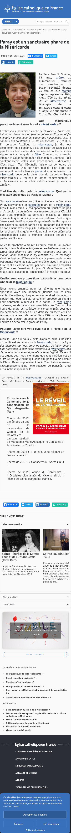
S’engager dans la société (29, 765)
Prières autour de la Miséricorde (21, 719)
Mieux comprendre (12, 524)
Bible (37, 154)
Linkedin (9, 62)
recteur (66, 91)
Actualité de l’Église (26, 773)
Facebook (37, 56)
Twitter (52, 56)
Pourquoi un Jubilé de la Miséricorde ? (24, 673)
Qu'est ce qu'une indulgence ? (20, 682)
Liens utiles (9, 604)
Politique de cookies (35, 830)
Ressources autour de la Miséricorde (23, 726)
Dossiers (30, 29)
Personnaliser (51, 824)
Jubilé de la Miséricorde (47, 29)
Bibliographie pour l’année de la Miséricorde (27, 723)
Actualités (19, 29)
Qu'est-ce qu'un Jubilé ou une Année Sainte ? (27, 697)
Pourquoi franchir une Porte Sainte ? (24, 686)
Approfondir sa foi (25, 758)
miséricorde (48, 124)
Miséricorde (58, 101)
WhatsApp (27, 62)
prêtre (60, 77)
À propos (20, 780)
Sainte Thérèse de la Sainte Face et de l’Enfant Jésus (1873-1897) (20, 557)
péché (39, 171)
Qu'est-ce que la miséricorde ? (20, 678)
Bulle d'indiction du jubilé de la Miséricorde (27, 709)
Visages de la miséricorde (18, 730)
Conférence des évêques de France (34, 751)
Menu (8, 21)
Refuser (18, 824)
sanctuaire (12, 201)
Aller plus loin (10, 596)
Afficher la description (35, 654)
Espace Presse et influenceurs (32, 787)
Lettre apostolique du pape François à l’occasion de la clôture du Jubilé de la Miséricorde (36, 714)
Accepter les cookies (35, 814)
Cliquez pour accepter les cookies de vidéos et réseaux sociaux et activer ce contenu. (35, 630)
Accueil (5, 29)
